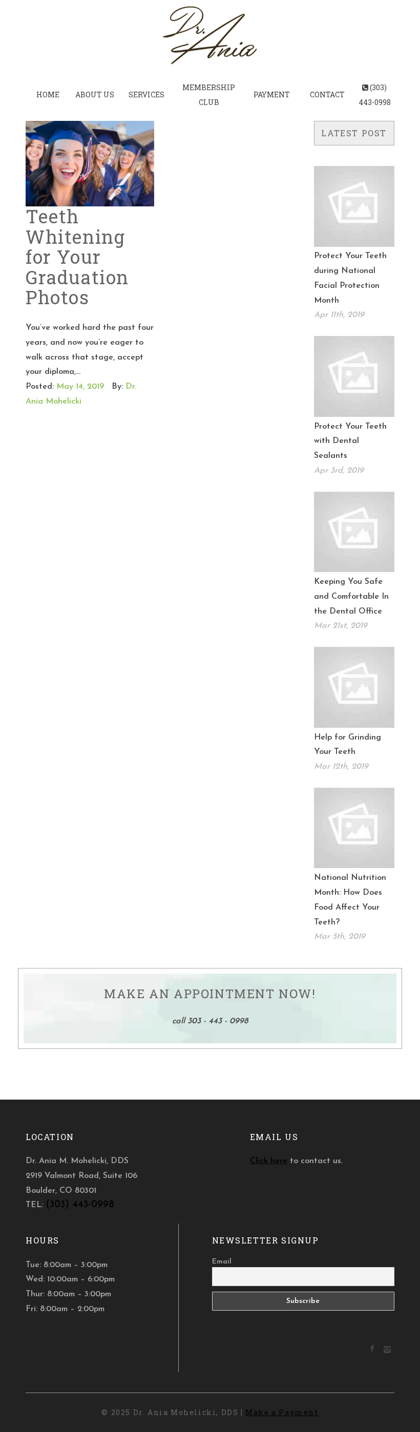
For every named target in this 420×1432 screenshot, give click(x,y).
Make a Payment (281, 1412)
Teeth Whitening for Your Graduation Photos (77, 256)
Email (222, 1262)
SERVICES (146, 94)
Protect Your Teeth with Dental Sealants (350, 441)
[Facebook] (372, 1349)
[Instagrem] (387, 1351)
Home (47, 94)
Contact (327, 94)
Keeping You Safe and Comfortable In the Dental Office (351, 597)
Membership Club (208, 94)
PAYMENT (272, 94)
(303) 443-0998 (375, 94)
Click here (268, 1161)
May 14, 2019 (80, 387)
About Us (94, 94)
